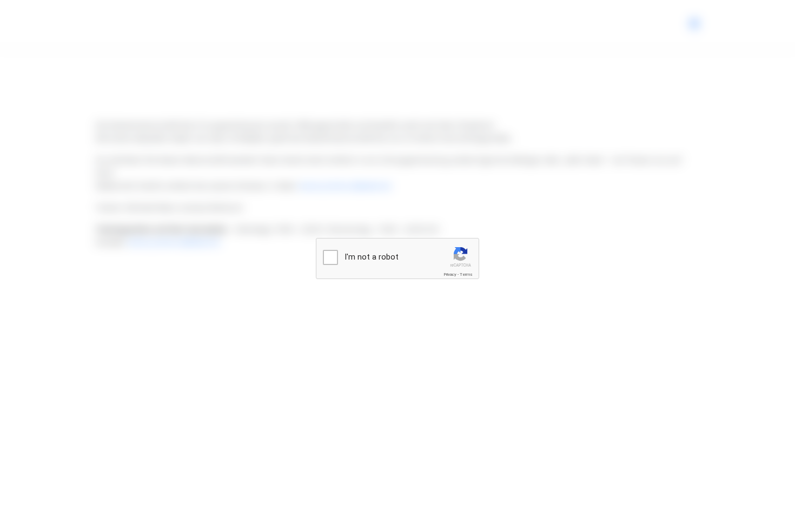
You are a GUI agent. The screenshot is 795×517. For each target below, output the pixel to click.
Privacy (449, 274)
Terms (466, 274)
